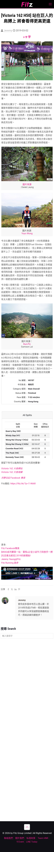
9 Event (20, 841)
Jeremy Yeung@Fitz (11, 559)
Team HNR (43, 838)
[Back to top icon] (27, 827)
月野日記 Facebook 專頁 (13, 478)
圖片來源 (27, 184)
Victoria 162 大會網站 (11, 468)
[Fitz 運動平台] (27, 4)
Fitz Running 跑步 (10, 562)
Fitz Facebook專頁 (10, 548)
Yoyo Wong (27, 233)
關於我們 (19, 838)
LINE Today (31, 841)
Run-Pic (27, 344)
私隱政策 (30, 838)
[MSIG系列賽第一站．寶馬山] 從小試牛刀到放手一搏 (27, 552)
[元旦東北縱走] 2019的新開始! (16, 555)
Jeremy (8, 30)
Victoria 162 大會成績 (11, 472)
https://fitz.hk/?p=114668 (23, 483)
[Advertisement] (27, 515)
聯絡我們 (8, 838)
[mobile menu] (50, 4)
